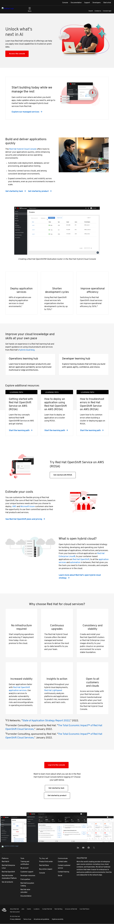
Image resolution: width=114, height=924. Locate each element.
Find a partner (25, 879)
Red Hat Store (44, 865)
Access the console (17, 54)
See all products (7, 882)
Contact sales (62, 862)
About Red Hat (14, 909)
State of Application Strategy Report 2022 (46, 720)
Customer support (26, 872)
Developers (97, 3)
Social (60, 875)
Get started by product (38, 191)
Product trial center (46, 862)
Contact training (63, 872)
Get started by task (14, 191)
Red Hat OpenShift (81, 560)
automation (75, 563)
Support (87, 3)
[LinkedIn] (78, 848)
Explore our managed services (25, 112)
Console (65, 3)
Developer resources (27, 875)
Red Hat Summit (15, 912)
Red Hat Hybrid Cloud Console (22, 149)
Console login (107, 11)
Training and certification (24, 863)
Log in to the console (56, 765)
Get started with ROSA (62, 475)
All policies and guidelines (41, 919)
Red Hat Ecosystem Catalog (27, 884)
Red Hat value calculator (25, 891)
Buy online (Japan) (45, 869)
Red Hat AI (5, 862)
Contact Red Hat (47, 909)
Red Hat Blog (58, 909)
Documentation (76, 3)
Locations (37, 909)
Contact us (98, 11)
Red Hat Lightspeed (53, 691)
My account (24, 868)
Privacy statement (15, 919)
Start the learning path (19, 431)
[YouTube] (83, 848)
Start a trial (107, 3)
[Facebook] (88, 848)
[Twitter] (94, 848)
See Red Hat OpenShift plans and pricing (23, 519)
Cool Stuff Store (84, 909)
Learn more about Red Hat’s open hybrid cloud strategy (80, 576)
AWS (14, 507)
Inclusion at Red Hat (71, 909)
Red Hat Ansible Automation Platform (9, 877)
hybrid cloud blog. (27, 350)
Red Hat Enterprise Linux (8, 867)
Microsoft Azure (27, 507)
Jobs (22, 909)
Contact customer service (64, 867)
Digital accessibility (57, 919)
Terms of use (27, 919)
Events (29, 909)
